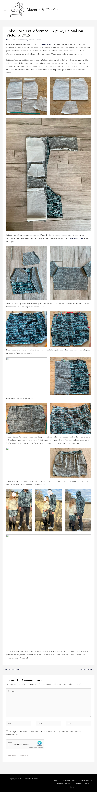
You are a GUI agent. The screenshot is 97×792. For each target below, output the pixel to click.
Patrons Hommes (84, 780)
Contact (72, 787)
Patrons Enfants (63, 784)
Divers (86, 784)
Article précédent (11, 669)
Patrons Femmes (36, 40)
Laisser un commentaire (16, 40)
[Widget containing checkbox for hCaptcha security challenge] (25, 744)
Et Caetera (77, 784)
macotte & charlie (42, 10)
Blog (55, 780)
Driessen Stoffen (76, 238)
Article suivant (87, 669)
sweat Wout (46, 44)
